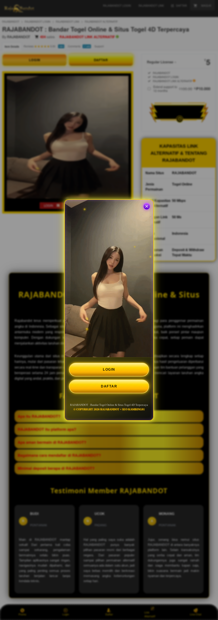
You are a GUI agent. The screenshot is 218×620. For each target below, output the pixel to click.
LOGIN (109, 369)
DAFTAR (109, 386)
